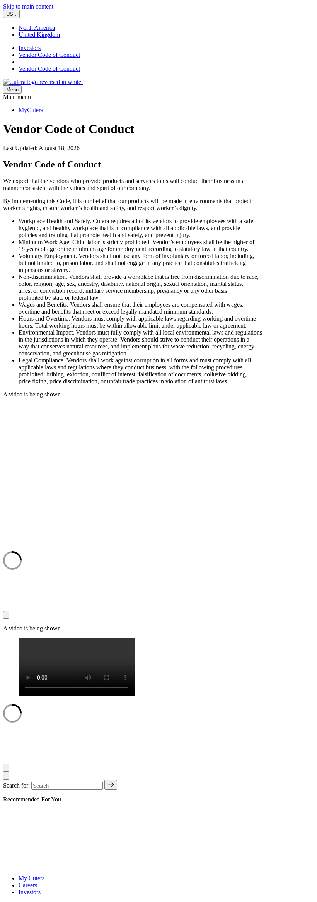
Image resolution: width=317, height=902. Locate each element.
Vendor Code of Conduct (49, 54)
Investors (30, 47)
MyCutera (31, 110)
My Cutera (32, 878)
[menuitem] (166, 27)
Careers (28, 885)
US (10, 14)
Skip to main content (28, 6)
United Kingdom (39, 34)
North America (37, 27)
